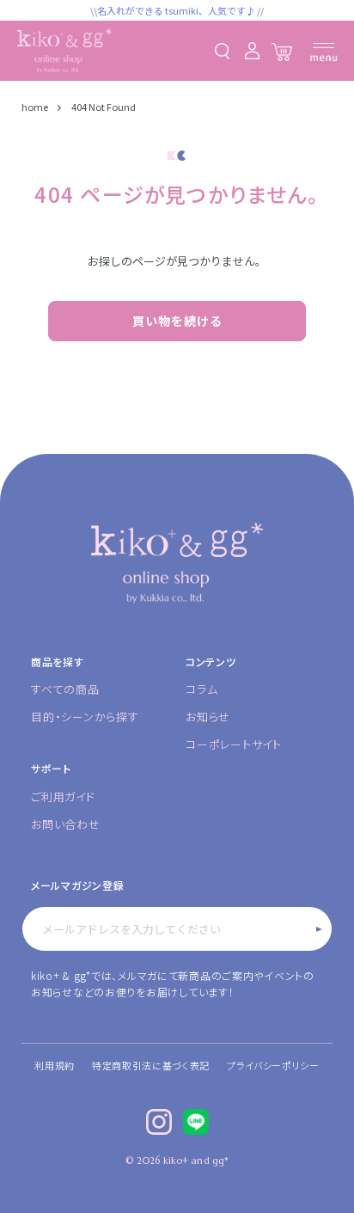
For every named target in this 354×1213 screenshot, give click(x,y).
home (35, 106)
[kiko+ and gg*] (64, 50)
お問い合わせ (66, 824)
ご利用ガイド (63, 796)
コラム (201, 689)
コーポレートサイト (234, 744)
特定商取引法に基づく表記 (151, 1065)
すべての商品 (65, 689)
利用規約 (54, 1065)
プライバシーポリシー (273, 1065)
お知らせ (208, 716)
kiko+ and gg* (196, 1161)
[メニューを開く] (324, 52)
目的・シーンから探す (85, 716)
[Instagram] (159, 1122)
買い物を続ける (177, 320)
